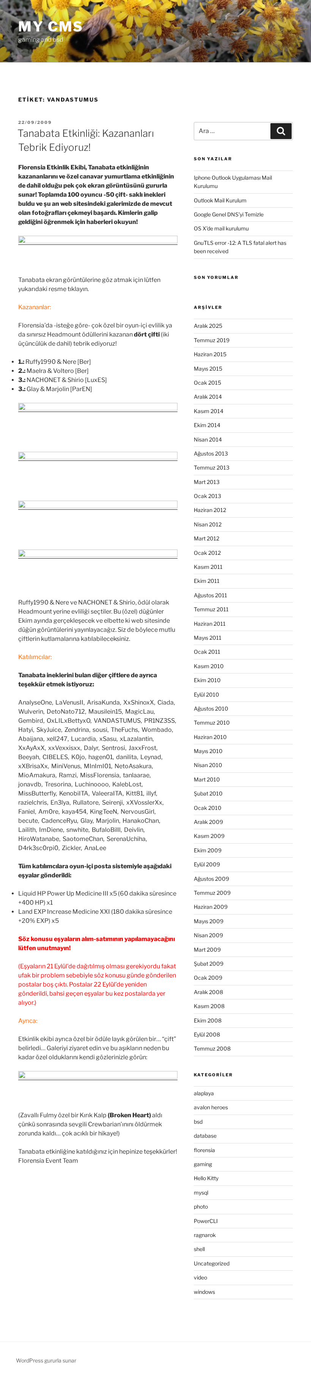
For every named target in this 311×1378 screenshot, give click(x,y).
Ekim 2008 (207, 1020)
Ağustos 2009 (211, 878)
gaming (203, 1164)
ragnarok (205, 1235)
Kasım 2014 (208, 411)
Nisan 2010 (208, 765)
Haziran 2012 (210, 510)
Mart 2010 (207, 779)
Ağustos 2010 (211, 708)
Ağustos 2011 (210, 595)
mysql (201, 1192)
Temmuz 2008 (212, 1048)
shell (199, 1249)
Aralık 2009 (208, 822)
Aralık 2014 (208, 396)
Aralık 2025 (208, 326)
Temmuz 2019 (211, 340)
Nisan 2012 (207, 524)
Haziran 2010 (210, 737)
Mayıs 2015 (208, 368)
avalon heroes (211, 1107)
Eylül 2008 (207, 1034)
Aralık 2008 (208, 992)
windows (204, 1292)
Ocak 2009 (208, 977)
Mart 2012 (206, 538)
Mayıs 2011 (207, 637)
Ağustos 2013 (211, 453)
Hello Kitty (206, 1178)
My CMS (50, 26)
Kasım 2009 (209, 836)
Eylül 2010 (206, 694)
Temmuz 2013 (211, 467)
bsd (198, 1121)
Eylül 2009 (207, 864)
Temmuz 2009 (212, 892)
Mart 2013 (207, 482)
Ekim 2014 (207, 425)
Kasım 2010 (209, 666)
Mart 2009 (207, 949)
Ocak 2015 (207, 382)
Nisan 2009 (208, 935)
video (200, 1277)
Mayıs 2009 (208, 921)
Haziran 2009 (211, 907)
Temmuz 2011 (211, 609)
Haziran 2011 (210, 623)
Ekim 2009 (207, 850)
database (205, 1135)
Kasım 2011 (208, 567)
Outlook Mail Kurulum (220, 200)
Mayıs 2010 (208, 751)
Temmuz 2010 (212, 722)
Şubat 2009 (208, 963)
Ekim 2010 (207, 680)
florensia (204, 1150)
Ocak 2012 (207, 553)
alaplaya (204, 1093)
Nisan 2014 (208, 439)
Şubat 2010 (208, 793)
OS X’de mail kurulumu (221, 228)
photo (201, 1206)
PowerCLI (206, 1221)
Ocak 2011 (207, 651)
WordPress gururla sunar (46, 1360)
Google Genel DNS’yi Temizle (229, 214)
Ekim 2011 (207, 581)
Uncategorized (211, 1263)
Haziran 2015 (210, 354)
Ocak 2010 (207, 808)
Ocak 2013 (207, 496)
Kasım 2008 (209, 1006)
